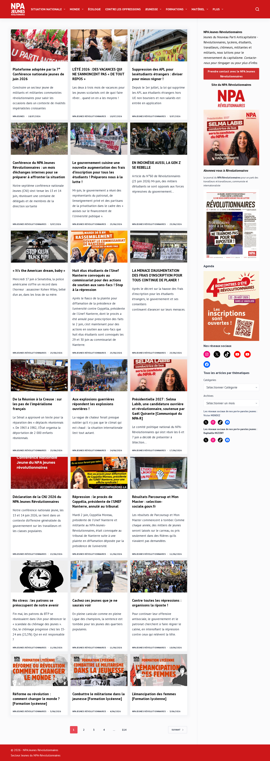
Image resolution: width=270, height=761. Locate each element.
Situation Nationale (46, 9)
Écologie (94, 9)
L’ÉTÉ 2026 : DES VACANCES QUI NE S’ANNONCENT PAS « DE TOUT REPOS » (98, 74)
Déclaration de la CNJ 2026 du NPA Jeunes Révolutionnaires (37, 499)
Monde (75, 9)
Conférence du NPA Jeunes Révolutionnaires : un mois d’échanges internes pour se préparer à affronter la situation (39, 169)
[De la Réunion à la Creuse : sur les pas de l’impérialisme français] (39, 375)
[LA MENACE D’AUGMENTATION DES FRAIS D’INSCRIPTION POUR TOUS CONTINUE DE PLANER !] (158, 247)
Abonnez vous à (226, 171)
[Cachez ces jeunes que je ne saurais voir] (99, 576)
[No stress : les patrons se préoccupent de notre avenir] (39, 576)
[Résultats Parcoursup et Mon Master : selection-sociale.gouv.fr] (158, 473)
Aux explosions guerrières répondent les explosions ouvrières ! (93, 404)
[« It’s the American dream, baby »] (39, 247)
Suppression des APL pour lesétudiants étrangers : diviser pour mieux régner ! (157, 74)
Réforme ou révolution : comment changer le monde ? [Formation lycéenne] (36, 699)
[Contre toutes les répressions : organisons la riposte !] (158, 576)
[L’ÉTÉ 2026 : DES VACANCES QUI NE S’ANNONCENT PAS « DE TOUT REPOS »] (99, 45)
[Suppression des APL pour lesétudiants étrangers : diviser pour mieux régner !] (158, 45)
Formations (174, 9)
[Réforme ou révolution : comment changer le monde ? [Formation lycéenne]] (39, 670)
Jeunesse (151, 9)
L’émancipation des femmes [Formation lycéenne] (154, 696)
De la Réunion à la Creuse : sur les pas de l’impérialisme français (37, 404)
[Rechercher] (257, 9)
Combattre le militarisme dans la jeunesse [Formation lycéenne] (98, 696)
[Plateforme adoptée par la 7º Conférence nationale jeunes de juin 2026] (39, 45)
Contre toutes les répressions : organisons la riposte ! (156, 603)
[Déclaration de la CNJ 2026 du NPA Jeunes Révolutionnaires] (39, 473)
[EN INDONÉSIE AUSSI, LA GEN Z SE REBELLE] (158, 139)
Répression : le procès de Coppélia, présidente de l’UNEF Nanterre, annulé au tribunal (96, 501)
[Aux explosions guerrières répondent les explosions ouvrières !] (99, 375)
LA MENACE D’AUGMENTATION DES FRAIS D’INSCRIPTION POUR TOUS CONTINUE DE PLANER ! (157, 275)
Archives (208, 395)
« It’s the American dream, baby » (39, 270)
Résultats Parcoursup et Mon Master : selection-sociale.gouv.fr (155, 501)
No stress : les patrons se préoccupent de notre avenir (36, 603)
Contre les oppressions (123, 9)
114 (124, 729)
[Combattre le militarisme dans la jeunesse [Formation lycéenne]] (99, 670)
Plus (216, 9)
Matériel (198, 9)
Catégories (210, 380)
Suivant (176, 729)
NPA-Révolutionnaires (46, 755)
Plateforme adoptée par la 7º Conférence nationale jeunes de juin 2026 (38, 74)
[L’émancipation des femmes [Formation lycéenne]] (158, 670)
